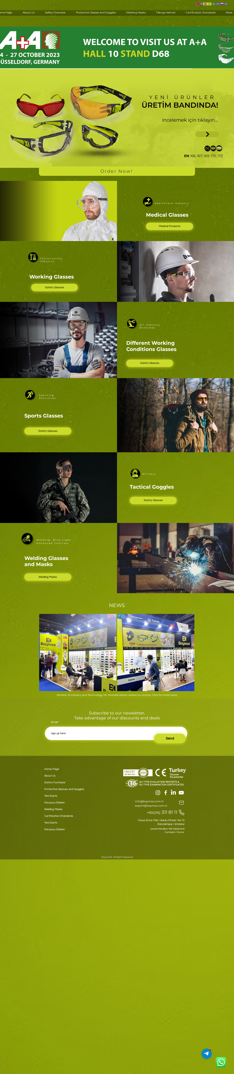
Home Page (51, 769)
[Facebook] (166, 793)
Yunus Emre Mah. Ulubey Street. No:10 (161, 820)
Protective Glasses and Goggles (63, 789)
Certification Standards (58, 816)
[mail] (181, 802)
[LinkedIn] (173, 793)
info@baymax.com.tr (149, 801)
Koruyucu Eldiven (54, 802)
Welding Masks (53, 809)
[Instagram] (158, 793)
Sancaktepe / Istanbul (170, 824)
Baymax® (106, 857)
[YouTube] (181, 793)
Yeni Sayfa (50, 795)
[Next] (217, 118)
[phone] (181, 812)
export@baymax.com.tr (151, 805)
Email (54, 722)
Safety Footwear (54, 782)
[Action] (49, 156)
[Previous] (17, 118)
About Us (50, 775)
